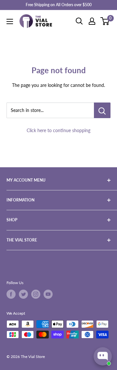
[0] (105, 21)
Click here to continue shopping (58, 130)
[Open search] (79, 21)
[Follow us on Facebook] (11, 294)
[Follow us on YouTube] (48, 294)
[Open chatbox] (103, 356)
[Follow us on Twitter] (23, 294)
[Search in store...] (102, 110)
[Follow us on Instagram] (35, 294)
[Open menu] (9, 21)
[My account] (92, 21)
